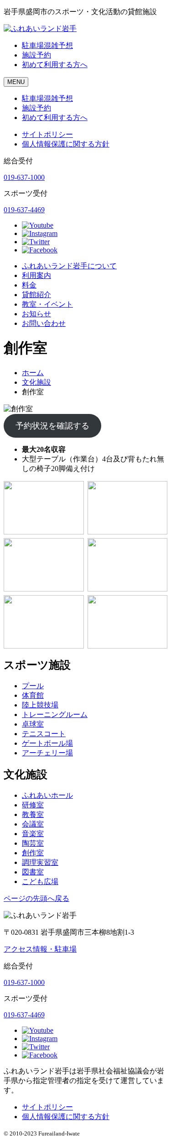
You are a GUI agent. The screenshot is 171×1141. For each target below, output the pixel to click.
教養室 (33, 814)
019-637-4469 (24, 210)
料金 (29, 285)
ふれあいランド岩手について (69, 266)
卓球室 (33, 724)
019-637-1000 (24, 177)
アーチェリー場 (47, 753)
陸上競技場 (40, 705)
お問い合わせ (44, 323)
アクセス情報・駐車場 (40, 949)
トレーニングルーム (55, 714)
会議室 (33, 824)
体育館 (33, 695)
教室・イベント (47, 304)
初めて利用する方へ (55, 64)
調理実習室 (40, 862)
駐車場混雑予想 (47, 45)
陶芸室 (33, 843)
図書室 (33, 872)
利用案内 (36, 275)
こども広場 (40, 881)
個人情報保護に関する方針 (65, 144)
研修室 (33, 805)
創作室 (33, 853)
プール (33, 686)
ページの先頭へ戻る (36, 898)
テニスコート (44, 734)
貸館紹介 (36, 294)
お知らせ (36, 314)
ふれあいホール (47, 795)
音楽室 (33, 833)
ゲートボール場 (47, 743)
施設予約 (36, 55)
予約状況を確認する (52, 425)
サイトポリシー (47, 134)
